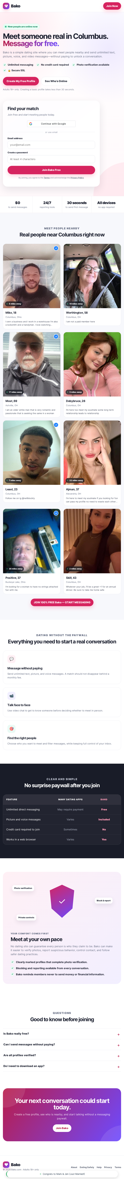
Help (99, 1167)
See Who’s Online (56, 81)
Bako (15, 6)
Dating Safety (87, 1167)
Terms (47, 177)
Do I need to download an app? (24, 1066)
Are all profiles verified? (19, 1055)
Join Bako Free (51, 169)
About (74, 1167)
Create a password (18, 152)
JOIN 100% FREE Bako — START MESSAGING (62, 602)
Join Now (112, 6)
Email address (15, 138)
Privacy (108, 1167)
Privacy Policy (77, 177)
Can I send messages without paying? (29, 1044)
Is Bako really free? (16, 1033)
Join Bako (62, 1128)
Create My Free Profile (21, 81)
